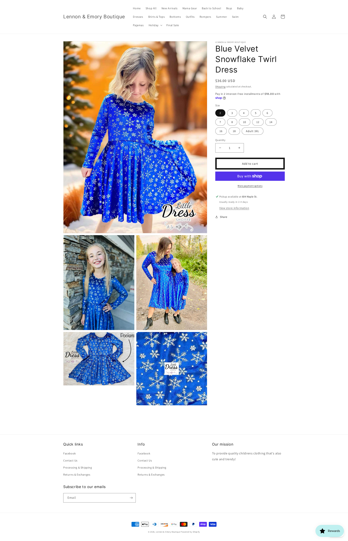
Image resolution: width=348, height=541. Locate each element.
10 (244, 122)
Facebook (69, 453)
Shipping (220, 86)
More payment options (250, 185)
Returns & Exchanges (76, 474)
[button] (155, 25)
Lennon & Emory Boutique (168, 532)
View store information (234, 208)
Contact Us (70, 460)
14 (270, 122)
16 (221, 131)
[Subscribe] (131, 498)
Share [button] (223, 217)
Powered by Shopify (190, 532)
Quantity (220, 140)
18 (234, 131)
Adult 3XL (252, 131)
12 (257, 122)
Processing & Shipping (77, 467)
